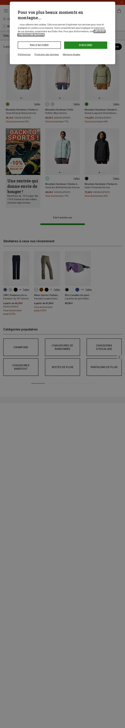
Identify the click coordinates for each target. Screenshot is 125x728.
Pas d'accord (39, 45)
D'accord (85, 45)
